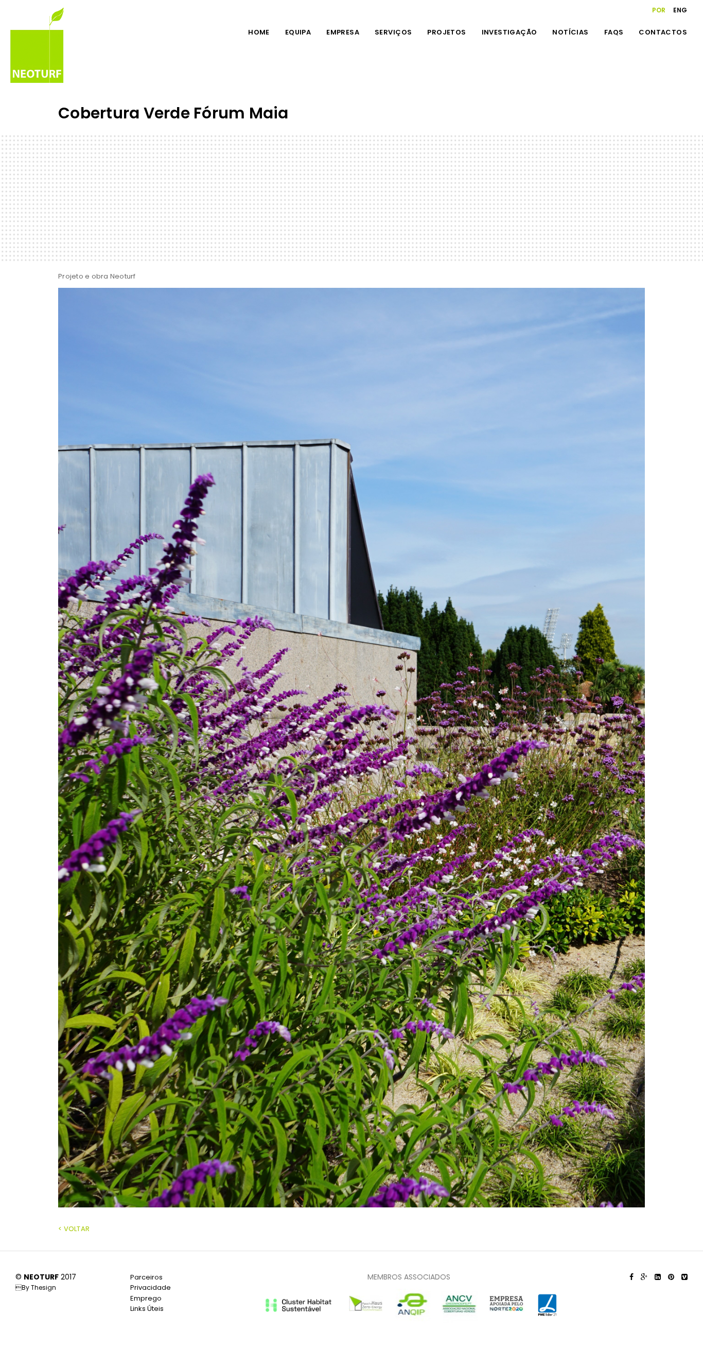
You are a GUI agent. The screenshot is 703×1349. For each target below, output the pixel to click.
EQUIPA (298, 32)
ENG (680, 10)
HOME (259, 32)
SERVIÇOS (393, 32)
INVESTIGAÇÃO (509, 32)
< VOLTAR (74, 1229)
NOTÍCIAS (570, 32)
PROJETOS (446, 32)
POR (658, 10)
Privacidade (150, 1287)
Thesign (43, 1287)
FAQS (614, 32)
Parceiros (146, 1277)
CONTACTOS (663, 32)
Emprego (146, 1298)
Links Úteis (147, 1308)
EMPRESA (342, 32)
